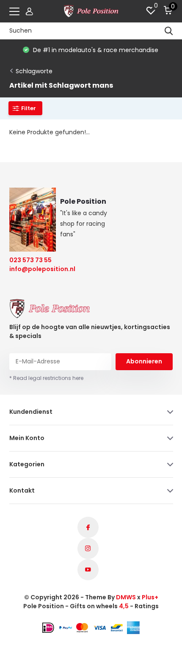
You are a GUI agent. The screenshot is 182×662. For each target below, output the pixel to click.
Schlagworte (34, 71)
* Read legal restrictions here (46, 378)
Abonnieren (144, 361)
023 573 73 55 (30, 260)
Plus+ (150, 597)
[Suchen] (169, 31)
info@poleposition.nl (37, 269)
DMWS (126, 597)
